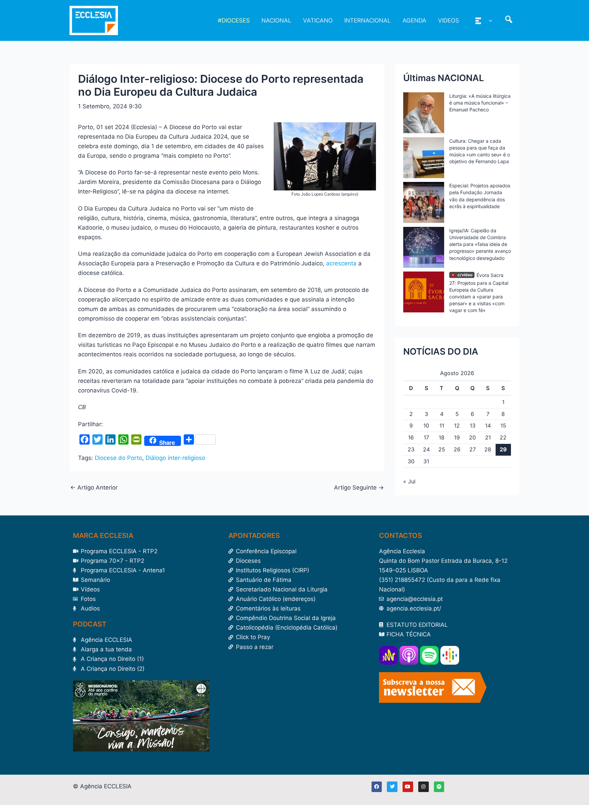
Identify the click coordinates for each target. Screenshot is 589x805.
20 (472, 437)
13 (472, 425)
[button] (488, 20)
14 (488, 425)
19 (457, 437)
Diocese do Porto (118, 457)
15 (503, 425)
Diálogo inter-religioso (175, 457)
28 (487, 449)
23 (411, 449)
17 (426, 437)
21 (488, 437)
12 (457, 425)
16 (411, 437)
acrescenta (341, 263)
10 (426, 425)
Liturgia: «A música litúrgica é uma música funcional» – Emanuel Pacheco (480, 102)
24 (426, 449)
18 (441, 437)
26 (457, 449)
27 (472, 449)
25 (441, 449)
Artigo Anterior (94, 488)
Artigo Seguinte (359, 488)
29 (503, 449)
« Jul (409, 481)
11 (441, 425)
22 (503, 437)
